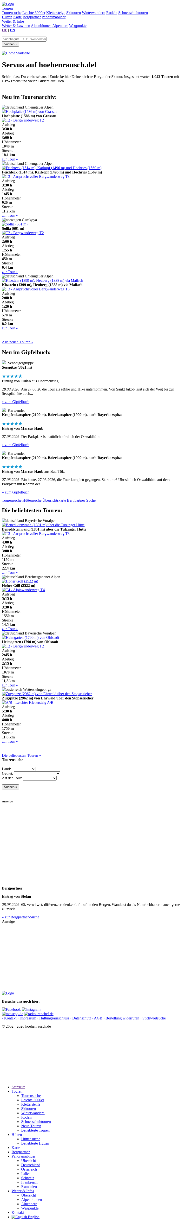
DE (4, 30)
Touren (7, 8)
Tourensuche (11, 13)
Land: (6, 769)
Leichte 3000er (33, 13)
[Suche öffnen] (2, 34)
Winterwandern (93, 13)
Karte (17, 17)
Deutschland (30, 1165)
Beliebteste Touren (35, 1130)
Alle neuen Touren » (17, 342)
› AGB (97, 1018)
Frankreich (29, 1182)
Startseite (22, 53)
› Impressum (26, 1018)
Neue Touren (31, 1126)
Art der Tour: (12, 778)
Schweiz (27, 1178)
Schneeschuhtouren (133, 13)
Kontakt (18, 1212)
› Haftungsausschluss (53, 1018)
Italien (26, 1174)
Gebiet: (7, 773)
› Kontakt (9, 1018)
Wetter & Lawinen (16, 26)
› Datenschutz (80, 1018)
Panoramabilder (54, 17)
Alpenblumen (41, 26)
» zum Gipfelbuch (15, 402)
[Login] (3, 34)
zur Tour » (10, 159)
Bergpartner (32, 17)
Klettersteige (55, 13)
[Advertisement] (92, 837)
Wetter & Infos (13, 21)
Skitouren (73, 13)
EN (12, 30)
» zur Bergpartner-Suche (20, 917)
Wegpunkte (77, 26)
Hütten (7, 17)
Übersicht (28, 1161)
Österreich (29, 1169)
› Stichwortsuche (153, 1018)
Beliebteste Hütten (35, 1143)
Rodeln (111, 13)
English (33, 1217)
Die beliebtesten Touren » (21, 755)
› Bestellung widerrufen (121, 1018)
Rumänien (29, 1187)
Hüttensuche (30, 1139)
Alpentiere (60, 26)
